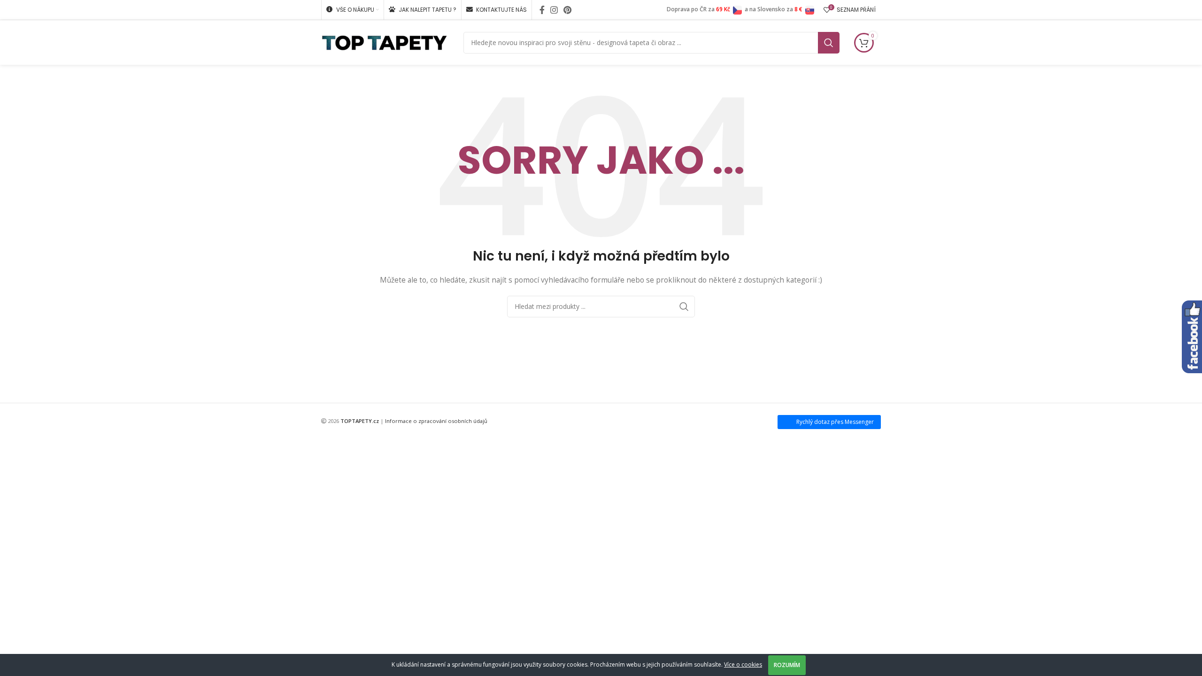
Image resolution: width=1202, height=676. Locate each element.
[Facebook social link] (542, 10)
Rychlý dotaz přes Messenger (835, 422)
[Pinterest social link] (567, 10)
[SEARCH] (829, 43)
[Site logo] (384, 41)
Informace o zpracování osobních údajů (436, 420)
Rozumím (787, 665)
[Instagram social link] (554, 10)
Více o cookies (743, 664)
